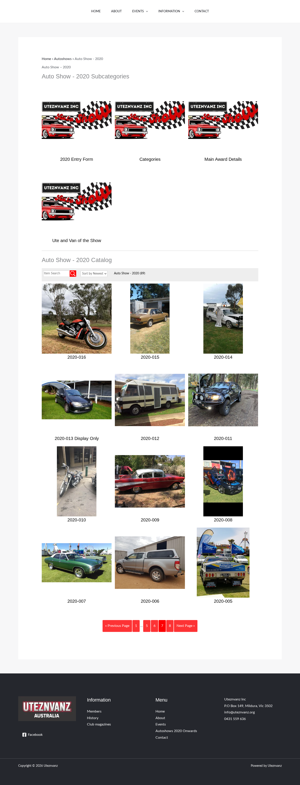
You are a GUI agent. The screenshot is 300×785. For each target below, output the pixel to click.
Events (138, 11)
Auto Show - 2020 (129, 273)
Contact (202, 11)
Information (169, 11)
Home (96, 11)
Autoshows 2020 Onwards (176, 731)
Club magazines (99, 724)
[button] (146, 11)
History (92, 718)
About (116, 11)
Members (94, 711)
